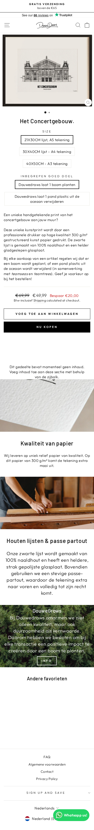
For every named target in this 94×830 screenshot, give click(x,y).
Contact (47, 771)
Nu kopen (47, 327)
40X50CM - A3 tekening (47, 163)
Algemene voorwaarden (47, 764)
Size (47, 131)
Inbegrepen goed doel (47, 176)
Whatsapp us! (75, 815)
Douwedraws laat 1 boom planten (47, 184)
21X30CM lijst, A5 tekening (47, 139)
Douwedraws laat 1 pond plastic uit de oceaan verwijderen (47, 199)
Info (47, 660)
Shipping (39, 300)
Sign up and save (46, 792)
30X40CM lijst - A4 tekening (47, 151)
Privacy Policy (47, 779)
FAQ (47, 757)
